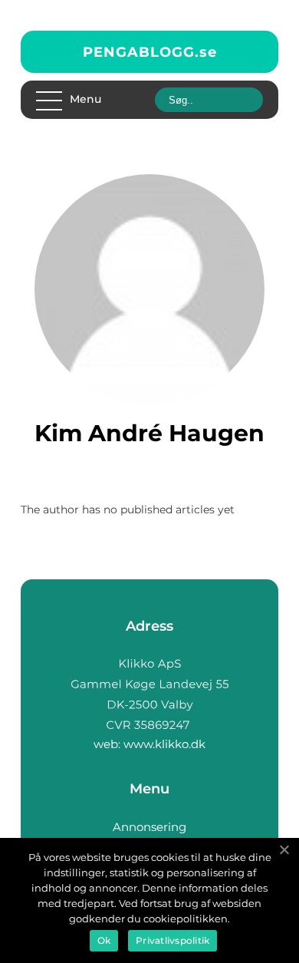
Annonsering (149, 827)
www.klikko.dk (164, 744)
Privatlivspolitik (172, 940)
